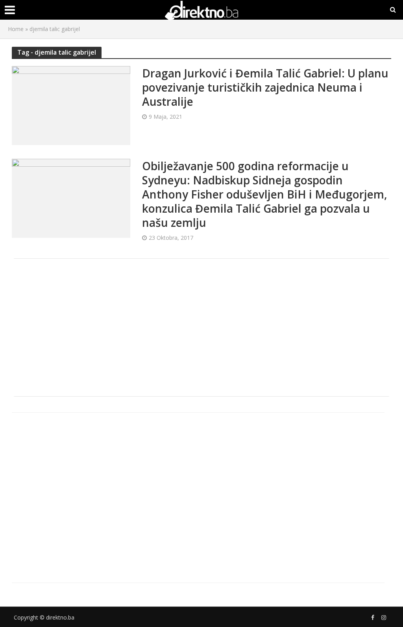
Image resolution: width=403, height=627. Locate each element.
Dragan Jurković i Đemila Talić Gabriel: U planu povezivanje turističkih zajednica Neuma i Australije (265, 87)
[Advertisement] (201, 327)
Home (16, 29)
